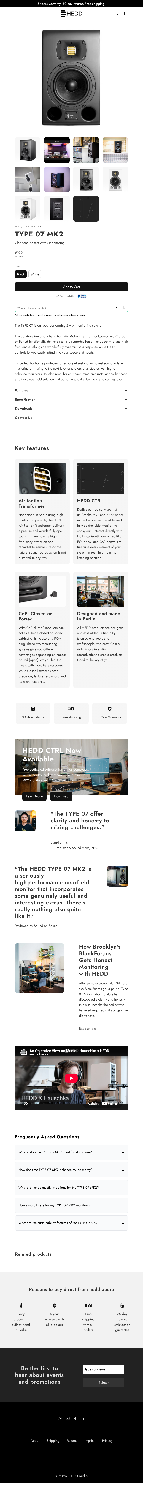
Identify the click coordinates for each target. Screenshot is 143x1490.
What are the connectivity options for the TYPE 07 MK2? (58, 1187)
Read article (87, 1028)
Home (18, 226)
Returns (72, 1440)
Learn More (34, 796)
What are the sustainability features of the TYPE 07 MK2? (58, 1222)
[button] (17, 14)
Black (21, 274)
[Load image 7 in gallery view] (115, 179)
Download (61, 796)
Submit (103, 1382)
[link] (71, 767)
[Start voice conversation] (117, 308)
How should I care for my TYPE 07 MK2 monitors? (54, 1205)
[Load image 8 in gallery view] (27, 209)
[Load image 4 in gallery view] (27, 179)
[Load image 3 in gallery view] (115, 150)
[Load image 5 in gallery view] (57, 179)
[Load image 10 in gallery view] (86, 209)
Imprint (90, 1440)
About (35, 1440)
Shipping (53, 1440)
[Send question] (124, 308)
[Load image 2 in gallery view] (86, 150)
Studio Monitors (32, 226)
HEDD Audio (78, 1476)
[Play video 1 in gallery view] (57, 150)
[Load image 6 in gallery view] (86, 179)
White (35, 274)
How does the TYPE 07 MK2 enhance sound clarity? (55, 1169)
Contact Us (23, 417)
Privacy (107, 1440)
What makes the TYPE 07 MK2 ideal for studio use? (55, 1152)
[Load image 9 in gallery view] (57, 209)
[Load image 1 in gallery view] (27, 150)
